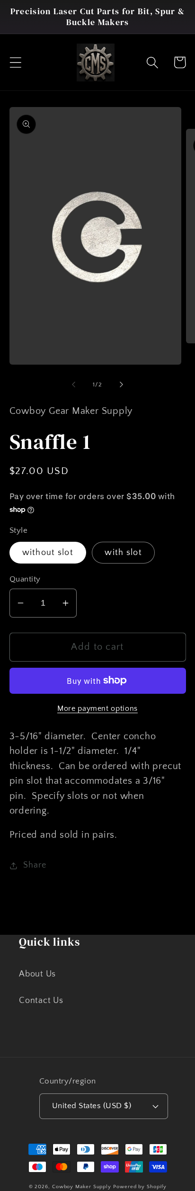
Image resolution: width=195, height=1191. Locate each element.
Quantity (25, 579)
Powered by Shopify (139, 1187)
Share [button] (34, 865)
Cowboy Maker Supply (81, 1187)
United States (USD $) (92, 1105)
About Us (37, 974)
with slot (123, 552)
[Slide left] (73, 384)
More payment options (97, 709)
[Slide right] (121, 384)
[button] (15, 62)
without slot (48, 552)
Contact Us (41, 1000)
